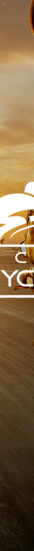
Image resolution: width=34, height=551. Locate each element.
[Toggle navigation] (3, 3)
